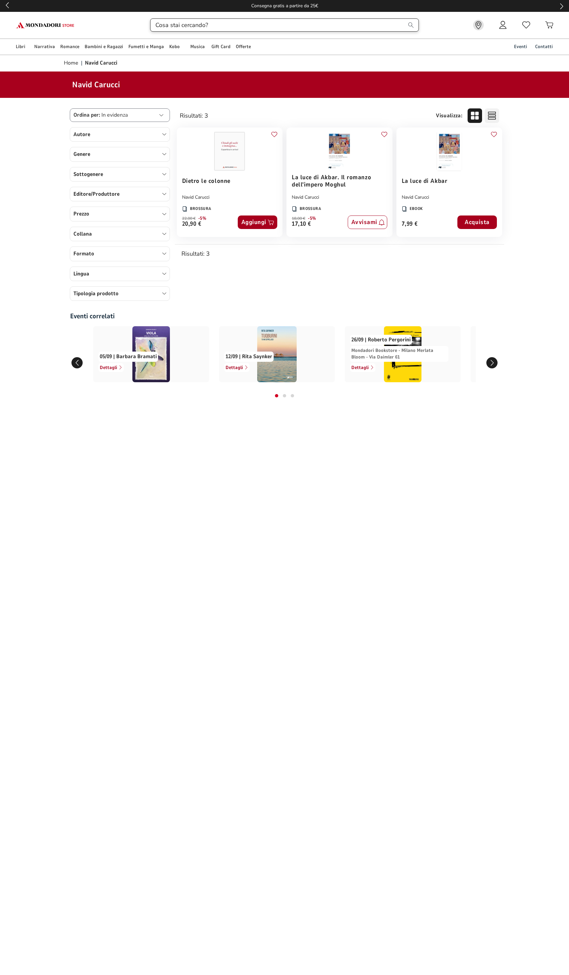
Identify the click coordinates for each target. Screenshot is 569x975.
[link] (478, 25)
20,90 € (192, 224)
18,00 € (298, 218)
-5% (202, 218)
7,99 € (410, 224)
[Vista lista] (492, 115)
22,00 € (189, 218)
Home (72, 63)
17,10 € (301, 224)
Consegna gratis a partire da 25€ (284, 6)
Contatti (544, 46)
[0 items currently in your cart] (549, 25)
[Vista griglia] (475, 115)
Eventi (520, 46)
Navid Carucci (195, 197)
